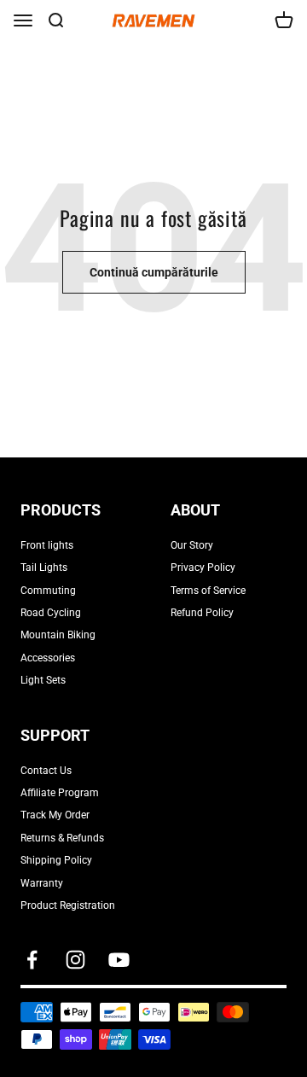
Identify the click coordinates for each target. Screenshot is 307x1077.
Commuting (48, 591)
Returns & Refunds (62, 838)
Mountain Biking (58, 635)
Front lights (46, 545)
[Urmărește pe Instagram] (75, 959)
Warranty (41, 883)
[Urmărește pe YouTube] (118, 959)
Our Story (192, 545)
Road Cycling (50, 613)
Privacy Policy (203, 567)
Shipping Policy (56, 860)
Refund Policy (202, 613)
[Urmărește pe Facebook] (31, 959)
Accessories (47, 658)
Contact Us (46, 771)
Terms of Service (208, 591)
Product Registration (67, 905)
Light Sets (43, 680)
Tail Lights (43, 567)
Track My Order (55, 815)
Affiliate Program (59, 793)
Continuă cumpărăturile (154, 272)
